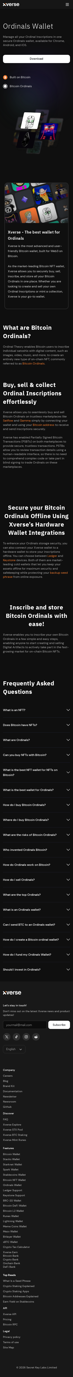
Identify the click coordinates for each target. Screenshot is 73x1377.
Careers (8, 1075)
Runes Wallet (11, 1216)
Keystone (9, 560)
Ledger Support (12, 1190)
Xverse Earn (10, 1252)
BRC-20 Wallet (12, 1200)
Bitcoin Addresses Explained (20, 1296)
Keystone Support (14, 1195)
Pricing (7, 1319)
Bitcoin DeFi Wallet (15, 1205)
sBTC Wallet (10, 1242)
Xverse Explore (12, 1124)
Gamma (25, 421)
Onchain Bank (11, 1263)
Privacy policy (11, 1337)
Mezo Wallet (10, 1231)
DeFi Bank (9, 1266)
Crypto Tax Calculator (16, 1247)
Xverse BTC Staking (15, 1135)
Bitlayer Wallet (12, 1236)
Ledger (52, 556)
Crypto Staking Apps (16, 1291)
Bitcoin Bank (11, 1255)
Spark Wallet (11, 1169)
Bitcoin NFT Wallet (14, 1180)
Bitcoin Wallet (11, 1154)
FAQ (5, 1119)
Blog (5, 1081)
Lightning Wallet (13, 1221)
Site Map (8, 1347)
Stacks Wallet (11, 1159)
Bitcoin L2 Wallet (13, 1211)
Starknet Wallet (12, 1164)
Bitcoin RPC (10, 1324)
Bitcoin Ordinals (33, 363)
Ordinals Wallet (12, 1185)
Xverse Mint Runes (14, 1140)
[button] (67, 4)
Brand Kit (9, 1086)
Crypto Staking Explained (18, 1286)
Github (7, 1106)
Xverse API (9, 1314)
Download (36, 59)
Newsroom (9, 1101)
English (11, 1049)
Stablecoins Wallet (14, 1174)
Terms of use (11, 1342)
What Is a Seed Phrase (17, 1281)
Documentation (12, 1091)
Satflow (8, 421)
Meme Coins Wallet (15, 1226)
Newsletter (9, 1096)
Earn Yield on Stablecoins (18, 1301)
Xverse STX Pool (13, 1129)
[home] (11, 4)
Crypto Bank (11, 1259)
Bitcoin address (43, 425)
